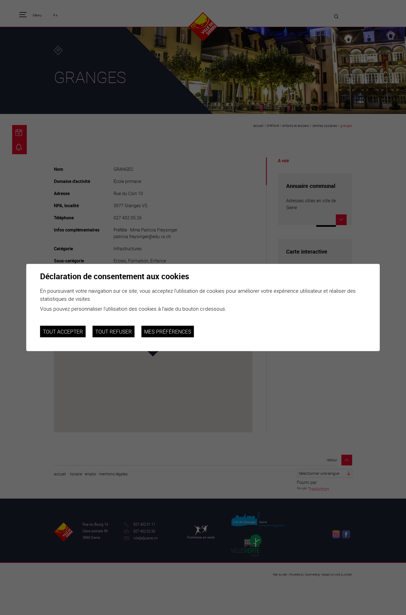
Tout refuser (113, 331)
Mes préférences (167, 331)
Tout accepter (63, 331)
